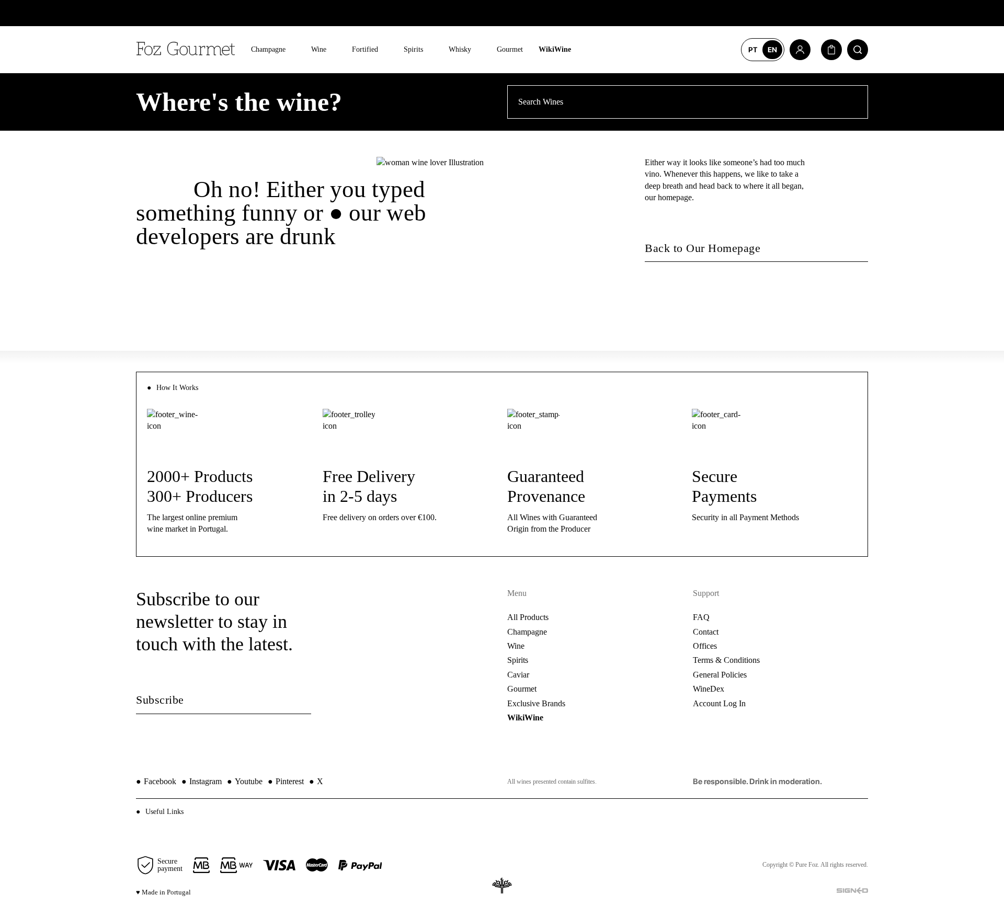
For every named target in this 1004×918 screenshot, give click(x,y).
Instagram (201, 781)
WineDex (708, 688)
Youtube (245, 781)
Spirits (413, 49)
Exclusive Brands (536, 703)
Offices (705, 645)
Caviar (518, 674)
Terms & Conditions (726, 660)
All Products (528, 617)
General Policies (720, 674)
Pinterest (286, 781)
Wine (318, 49)
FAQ (701, 617)
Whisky (460, 49)
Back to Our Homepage (702, 248)
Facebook (156, 781)
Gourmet (510, 49)
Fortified (365, 49)
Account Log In (719, 703)
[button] (502, 811)
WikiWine (555, 49)
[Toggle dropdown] (293, 50)
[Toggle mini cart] (831, 49)
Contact (705, 631)
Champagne (268, 49)
